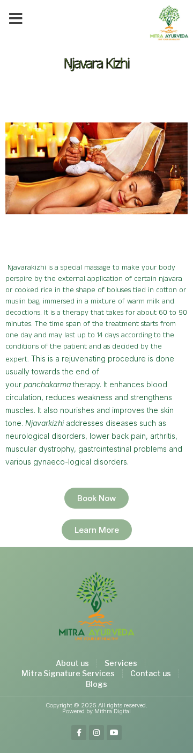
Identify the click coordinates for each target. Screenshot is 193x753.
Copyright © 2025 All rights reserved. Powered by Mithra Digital (96, 708)
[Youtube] (114, 732)
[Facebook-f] (78, 732)
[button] (15, 19)
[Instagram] (96, 732)
